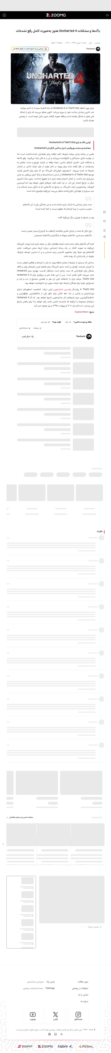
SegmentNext (82, 312)
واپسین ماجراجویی (61, 289)
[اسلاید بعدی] (3, 844)
